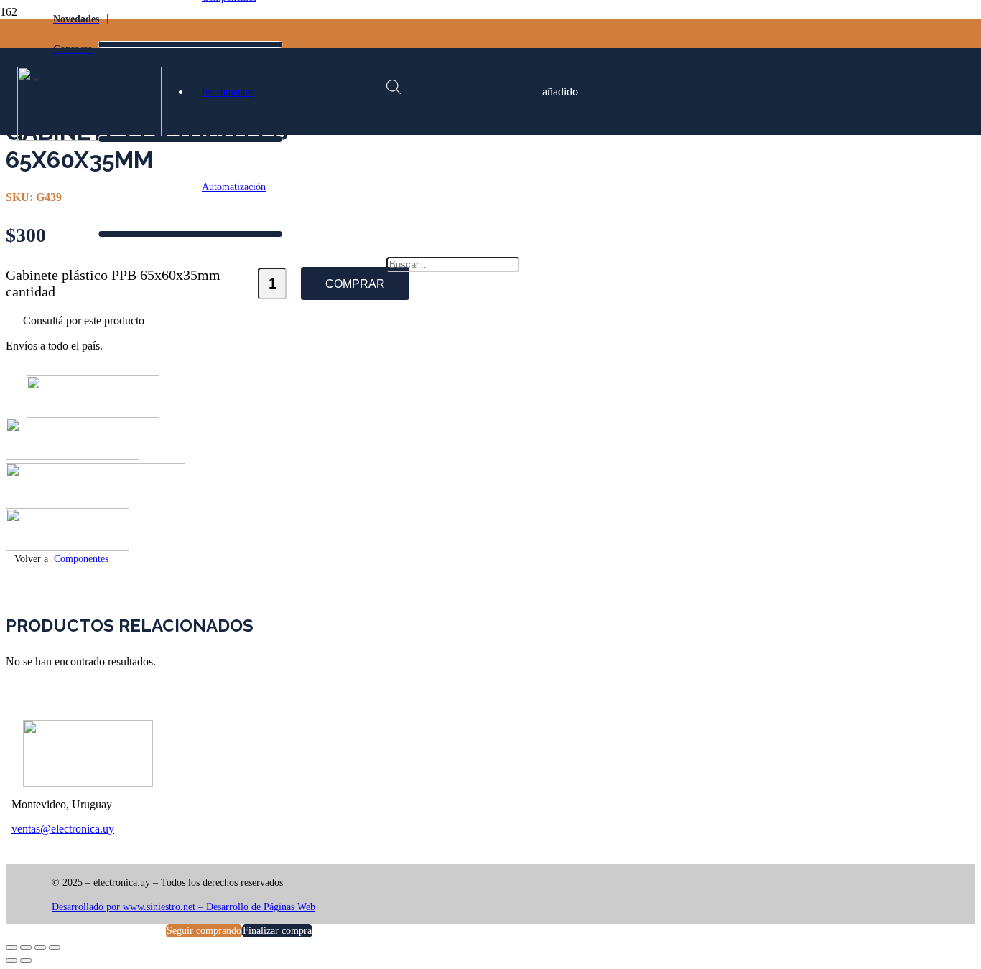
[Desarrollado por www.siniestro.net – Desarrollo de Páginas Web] (271, 895)
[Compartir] (40, 947)
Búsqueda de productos (457, 177)
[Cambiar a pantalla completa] (26, 947)
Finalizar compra (277, 930)
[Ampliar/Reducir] (11, 947)
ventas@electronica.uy (62, 829)
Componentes (81, 558)
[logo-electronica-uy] (89, 137)
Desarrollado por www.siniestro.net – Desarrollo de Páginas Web (183, 907)
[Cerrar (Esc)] (54, 947)
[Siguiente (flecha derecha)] (26, 960)
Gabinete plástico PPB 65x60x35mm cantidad (113, 283)
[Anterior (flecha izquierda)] (11, 960)
